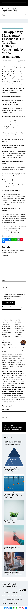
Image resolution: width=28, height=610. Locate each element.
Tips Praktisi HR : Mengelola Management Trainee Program (13, 573)
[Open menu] (3, 21)
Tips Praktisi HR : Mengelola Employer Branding (12, 521)
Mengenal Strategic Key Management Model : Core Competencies (12, 547)
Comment (5, 255)
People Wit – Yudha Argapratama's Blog (9, 10)
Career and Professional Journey (12, 28)
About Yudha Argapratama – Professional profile (14, 2)
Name (4, 273)
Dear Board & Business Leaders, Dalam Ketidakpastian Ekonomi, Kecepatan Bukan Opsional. (13, 443)
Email (4, 280)
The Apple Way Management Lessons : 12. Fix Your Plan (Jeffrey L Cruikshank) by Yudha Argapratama (13, 44)
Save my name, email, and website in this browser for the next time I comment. (14, 296)
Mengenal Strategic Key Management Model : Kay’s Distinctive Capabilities (12, 469)
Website (4, 287)
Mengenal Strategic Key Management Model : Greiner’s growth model (13, 496)
